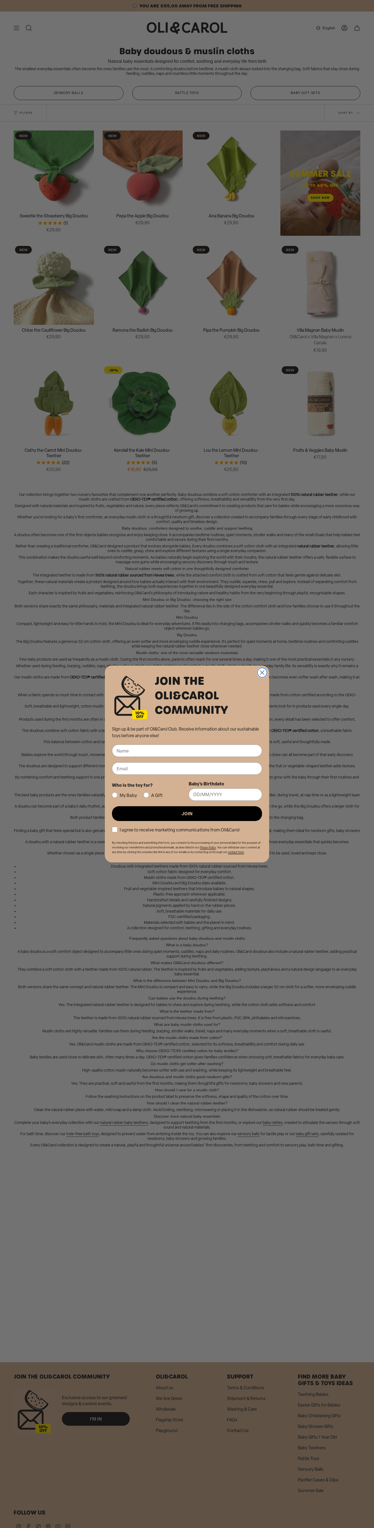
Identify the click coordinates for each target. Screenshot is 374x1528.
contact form (236, 852)
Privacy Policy (208, 847)
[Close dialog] (262, 672)
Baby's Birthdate (206, 783)
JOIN (187, 813)
